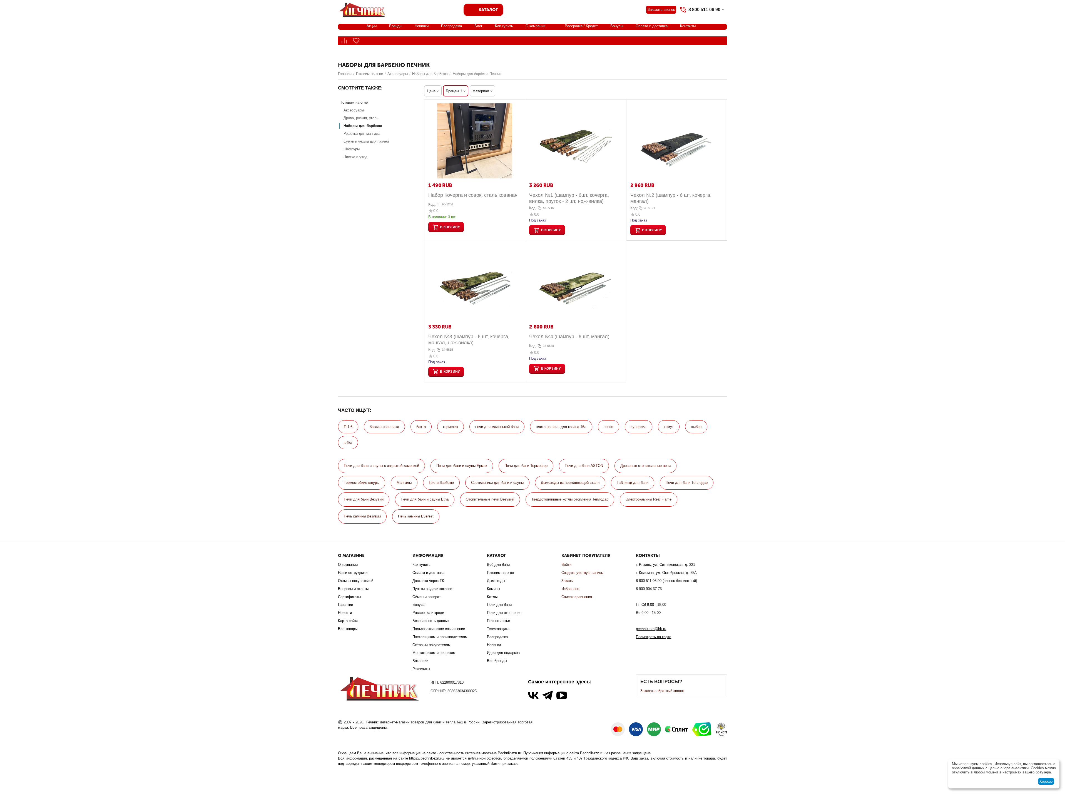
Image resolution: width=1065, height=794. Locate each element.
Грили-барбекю (441, 483)
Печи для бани (499, 605)
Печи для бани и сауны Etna (425, 499)
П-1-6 (348, 427)
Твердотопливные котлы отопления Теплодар (569, 499)
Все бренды (497, 661)
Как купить (504, 26)
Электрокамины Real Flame (648, 499)
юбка (348, 442)
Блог (478, 26)
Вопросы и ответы (353, 589)
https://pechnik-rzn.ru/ (426, 758)
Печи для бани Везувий (364, 499)
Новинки (422, 26)
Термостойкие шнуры (361, 483)
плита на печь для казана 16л (561, 427)
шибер (696, 427)
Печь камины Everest (416, 516)
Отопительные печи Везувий (490, 499)
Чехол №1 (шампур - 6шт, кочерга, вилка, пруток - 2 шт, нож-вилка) (569, 198)
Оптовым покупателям (431, 645)
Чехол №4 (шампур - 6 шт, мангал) (569, 336)
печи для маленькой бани (497, 427)
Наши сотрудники (352, 573)
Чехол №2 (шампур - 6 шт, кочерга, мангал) (670, 198)
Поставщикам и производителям (439, 637)
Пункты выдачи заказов (432, 589)
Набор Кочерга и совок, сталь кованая (472, 195)
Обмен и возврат (426, 597)
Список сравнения (576, 597)
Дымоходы (496, 581)
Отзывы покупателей (355, 581)
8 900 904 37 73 (649, 589)
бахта (421, 427)
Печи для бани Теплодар (687, 483)
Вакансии (420, 661)
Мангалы (404, 483)
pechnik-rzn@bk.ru (651, 629)
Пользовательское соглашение (438, 629)
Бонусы (616, 26)
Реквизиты (421, 669)
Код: (432, 204)
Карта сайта (348, 621)
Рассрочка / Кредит (581, 26)
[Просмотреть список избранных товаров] (356, 40)
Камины (493, 589)
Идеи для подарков (503, 653)
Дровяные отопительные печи (645, 466)
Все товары (347, 629)
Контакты (688, 26)
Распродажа (451, 26)
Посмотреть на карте (653, 637)
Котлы (492, 597)
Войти (566, 564)
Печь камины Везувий (362, 516)
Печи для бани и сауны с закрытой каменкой (381, 466)
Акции (372, 26)
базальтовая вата (384, 427)
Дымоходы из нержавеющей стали (570, 483)
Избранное (570, 589)
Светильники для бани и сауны (497, 483)
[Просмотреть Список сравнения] (344, 40)
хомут (669, 427)
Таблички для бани (632, 483)
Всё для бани (498, 564)
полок (608, 427)
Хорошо (1045, 781)
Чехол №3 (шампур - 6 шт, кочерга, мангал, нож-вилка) (468, 339)
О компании (535, 26)
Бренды (395, 26)
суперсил (638, 427)
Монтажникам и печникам (434, 653)
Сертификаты (349, 597)
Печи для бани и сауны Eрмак (461, 466)
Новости (345, 613)
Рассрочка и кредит (429, 613)
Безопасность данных (430, 621)
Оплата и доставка (652, 26)
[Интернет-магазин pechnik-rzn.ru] (363, 9)
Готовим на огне (500, 573)
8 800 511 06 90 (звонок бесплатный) (666, 581)
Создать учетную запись (582, 573)
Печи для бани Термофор (526, 466)
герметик (450, 427)
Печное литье (498, 621)
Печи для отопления (504, 613)
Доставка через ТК (428, 581)
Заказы (567, 581)
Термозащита (498, 629)
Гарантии (345, 605)
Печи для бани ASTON (584, 466)
